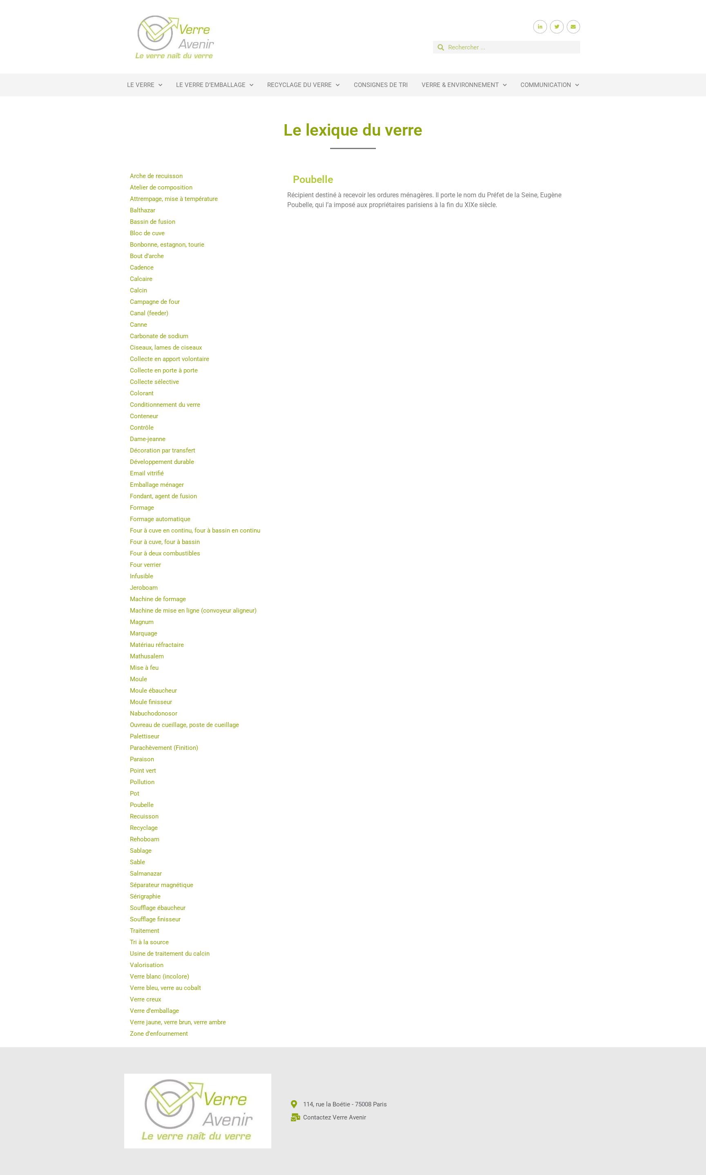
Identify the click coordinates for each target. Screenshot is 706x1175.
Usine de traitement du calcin (170, 953)
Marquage (143, 633)
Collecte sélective (154, 382)
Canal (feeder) (149, 313)
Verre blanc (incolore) (159, 976)
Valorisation (146, 965)
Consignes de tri (381, 85)
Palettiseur (144, 736)
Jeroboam (144, 587)
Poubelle (142, 805)
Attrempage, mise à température (174, 199)
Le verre (140, 85)
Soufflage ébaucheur (157, 908)
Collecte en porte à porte (164, 370)
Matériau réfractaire (157, 645)
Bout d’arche (147, 256)
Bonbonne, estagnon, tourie (167, 244)
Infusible (141, 576)
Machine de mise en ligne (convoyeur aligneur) (193, 610)
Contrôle (142, 427)
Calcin (138, 290)
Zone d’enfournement (159, 1033)
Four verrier (145, 565)
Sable (137, 862)
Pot (134, 793)
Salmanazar (146, 873)
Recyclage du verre (299, 85)
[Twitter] (557, 27)
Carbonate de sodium (159, 336)
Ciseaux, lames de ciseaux (166, 347)
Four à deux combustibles (165, 553)
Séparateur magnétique (161, 885)
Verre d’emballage (154, 1010)
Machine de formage (158, 599)
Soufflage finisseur (155, 919)
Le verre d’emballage (211, 85)
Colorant (142, 393)
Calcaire (141, 279)
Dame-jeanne (147, 439)
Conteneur (144, 416)
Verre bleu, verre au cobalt (165, 988)
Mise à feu (144, 667)
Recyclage (144, 828)
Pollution (142, 782)
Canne (138, 324)
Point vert (143, 770)
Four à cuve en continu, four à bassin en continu (195, 530)
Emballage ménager (157, 484)
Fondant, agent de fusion (163, 496)
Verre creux (145, 999)
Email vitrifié (147, 473)
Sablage (141, 850)
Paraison (142, 759)
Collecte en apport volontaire (169, 359)
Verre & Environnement (460, 85)
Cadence (142, 267)
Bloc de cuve (147, 233)
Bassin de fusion (152, 221)
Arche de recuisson (156, 176)
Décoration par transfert (162, 450)
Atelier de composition (161, 187)
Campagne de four (155, 301)
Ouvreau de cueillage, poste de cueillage (184, 725)
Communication (546, 85)
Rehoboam (144, 839)
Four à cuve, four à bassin (165, 542)
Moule (138, 679)
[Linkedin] (540, 27)
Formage (142, 507)
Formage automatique (160, 519)
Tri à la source (149, 942)
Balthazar (142, 210)
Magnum (142, 622)
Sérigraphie (145, 896)
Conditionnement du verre (165, 404)
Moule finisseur (151, 702)
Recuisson (144, 816)
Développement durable (162, 462)
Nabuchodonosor (153, 713)
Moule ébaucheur (153, 690)
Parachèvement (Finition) (164, 747)
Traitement (144, 930)
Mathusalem (147, 656)
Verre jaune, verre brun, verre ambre (178, 1022)
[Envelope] (574, 27)
